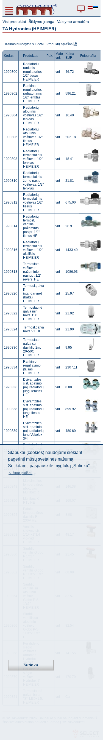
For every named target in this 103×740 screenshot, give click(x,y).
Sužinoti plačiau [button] (20, 473)
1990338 (10, 409)
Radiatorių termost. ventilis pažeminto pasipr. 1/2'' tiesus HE (31, 226)
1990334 (10, 367)
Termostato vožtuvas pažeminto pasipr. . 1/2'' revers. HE (32, 271)
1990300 (10, 72)
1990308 (10, 159)
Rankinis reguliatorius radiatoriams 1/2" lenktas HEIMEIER (32, 93)
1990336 (10, 387)
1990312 (10, 202)
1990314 (10, 226)
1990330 (10, 347)
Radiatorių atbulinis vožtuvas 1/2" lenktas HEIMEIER (33, 115)
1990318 (10, 272)
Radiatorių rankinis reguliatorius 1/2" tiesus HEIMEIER (32, 71)
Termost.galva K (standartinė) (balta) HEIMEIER (33, 293)
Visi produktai (14, 21)
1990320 (10, 293)
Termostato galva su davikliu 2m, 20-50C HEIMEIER (32, 347)
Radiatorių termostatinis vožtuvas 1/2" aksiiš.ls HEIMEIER (33, 250)
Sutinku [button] (31, 665)
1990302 (10, 93)
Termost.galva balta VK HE (33, 329)
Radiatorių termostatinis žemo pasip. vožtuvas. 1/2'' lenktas (33, 180)
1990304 (10, 115)
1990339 (10, 431)
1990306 (10, 137)
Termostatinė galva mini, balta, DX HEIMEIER (32, 313)
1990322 (10, 313)
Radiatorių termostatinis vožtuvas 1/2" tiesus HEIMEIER (33, 202)
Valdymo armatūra (73, 21)
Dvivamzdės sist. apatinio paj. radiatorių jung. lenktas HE (33, 387)
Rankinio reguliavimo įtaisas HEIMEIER (32, 367)
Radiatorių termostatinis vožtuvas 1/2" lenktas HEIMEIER (33, 159)
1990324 (10, 329)
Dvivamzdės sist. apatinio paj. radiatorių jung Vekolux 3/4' (33, 430)
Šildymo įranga (41, 21)
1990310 (10, 181)
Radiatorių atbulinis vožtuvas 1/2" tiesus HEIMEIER (33, 137)
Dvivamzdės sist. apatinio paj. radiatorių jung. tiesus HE (33, 409)
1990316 (10, 250)
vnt (57, 72)
